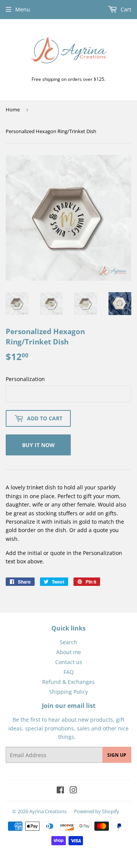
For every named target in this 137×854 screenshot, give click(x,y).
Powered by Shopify (96, 811)
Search (68, 642)
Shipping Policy (68, 691)
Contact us (68, 662)
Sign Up (116, 755)
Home (13, 109)
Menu (22, 9)
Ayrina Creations (48, 811)
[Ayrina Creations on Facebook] (60, 790)
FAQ (69, 671)
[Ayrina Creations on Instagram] (73, 790)
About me (68, 652)
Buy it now (38, 445)
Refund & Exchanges (68, 681)
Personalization (25, 379)
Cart (125, 9)
